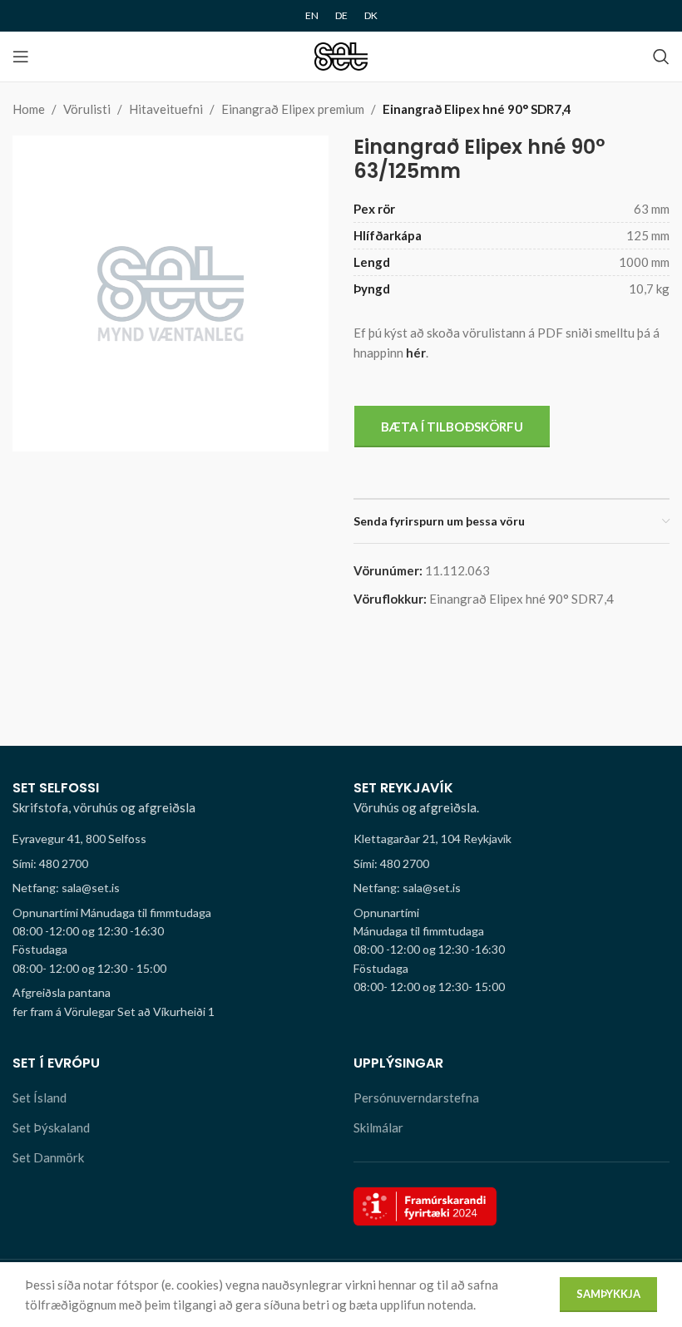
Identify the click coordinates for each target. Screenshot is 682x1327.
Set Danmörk (48, 1157)
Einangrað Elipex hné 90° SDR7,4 (477, 108)
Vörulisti (87, 108)
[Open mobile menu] (20, 56)
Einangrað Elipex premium (292, 108)
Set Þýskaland (51, 1127)
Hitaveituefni (166, 108)
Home (28, 108)
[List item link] (170, 864)
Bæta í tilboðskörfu (452, 426)
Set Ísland (39, 1097)
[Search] (661, 56)
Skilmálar (378, 1127)
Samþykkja (608, 1293)
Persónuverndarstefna (416, 1097)
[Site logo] (341, 54)
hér (416, 352)
